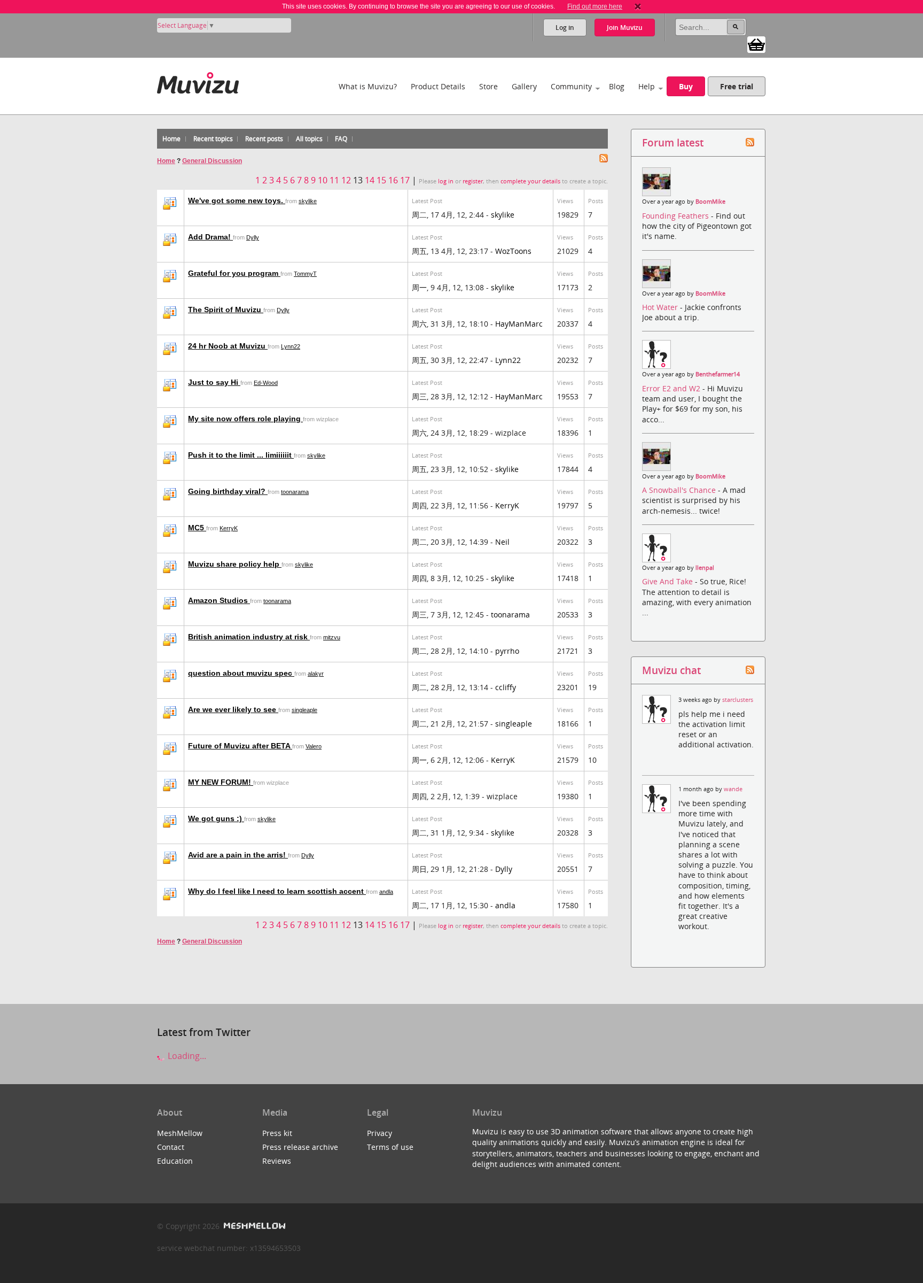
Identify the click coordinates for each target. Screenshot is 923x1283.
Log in (565, 27)
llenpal (704, 567)
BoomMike (710, 201)
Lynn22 (290, 346)
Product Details (438, 86)
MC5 (197, 527)
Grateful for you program (234, 273)
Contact (170, 1147)
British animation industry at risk (249, 636)
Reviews (276, 1161)
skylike (308, 201)
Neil (502, 542)
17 (405, 180)
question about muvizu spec (241, 673)
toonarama (295, 492)
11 (334, 180)
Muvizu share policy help (234, 564)
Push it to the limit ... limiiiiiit (241, 455)
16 (393, 180)
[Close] (638, 6)
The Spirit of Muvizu (225, 309)
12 (346, 180)
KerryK (507, 505)
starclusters (737, 700)
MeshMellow (179, 1133)
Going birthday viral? (228, 491)
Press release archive (300, 1147)
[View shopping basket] (756, 44)
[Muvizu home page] (198, 80)
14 (369, 180)
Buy (686, 86)
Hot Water (661, 307)
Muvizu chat (671, 670)
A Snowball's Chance (680, 490)
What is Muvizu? (368, 86)
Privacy (379, 1133)
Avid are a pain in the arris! (238, 855)
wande (733, 789)
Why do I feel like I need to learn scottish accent (277, 891)
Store (488, 86)
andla (386, 891)
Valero (314, 746)
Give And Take (668, 581)
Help (646, 86)
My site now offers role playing (245, 418)
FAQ (341, 138)
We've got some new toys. (236, 200)
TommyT (305, 273)
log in (445, 181)
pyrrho (507, 651)
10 (322, 180)
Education (175, 1161)
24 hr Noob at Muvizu (228, 346)
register (473, 181)
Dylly (252, 237)
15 (381, 180)
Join (625, 27)
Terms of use (390, 1147)
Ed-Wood (266, 383)
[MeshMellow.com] (253, 1226)
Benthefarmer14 (717, 374)
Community (571, 86)
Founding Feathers (676, 216)
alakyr (316, 673)
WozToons (513, 251)
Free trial (736, 86)
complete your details (530, 181)
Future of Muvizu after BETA (240, 745)
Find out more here (594, 6)
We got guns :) (216, 818)
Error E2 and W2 (672, 388)
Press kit (277, 1133)
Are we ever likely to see (233, 709)
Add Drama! (210, 237)
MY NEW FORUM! (220, 782)
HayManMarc (519, 324)
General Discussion (212, 161)
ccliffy (505, 687)
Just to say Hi (214, 382)
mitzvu (331, 637)
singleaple (304, 710)
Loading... (186, 1056)
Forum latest (672, 142)
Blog (616, 86)
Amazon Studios (219, 600)
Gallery (524, 86)
